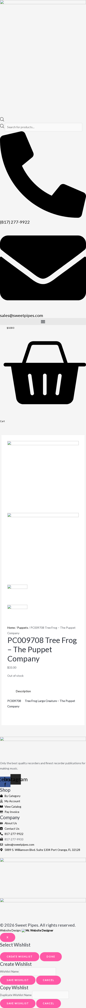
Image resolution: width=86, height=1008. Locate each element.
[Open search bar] (2, 120)
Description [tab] (23, 691)
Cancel (48, 980)
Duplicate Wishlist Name (16, 995)
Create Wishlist (20, 956)
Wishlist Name (9, 971)
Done (51, 956)
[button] (43, 321)
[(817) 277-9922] (43, 216)
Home (11, 627)
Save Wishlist (18, 980)
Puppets (22, 627)
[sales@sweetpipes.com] (43, 310)
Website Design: (26, 930)
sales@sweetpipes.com (21, 315)
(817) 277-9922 (15, 221)
